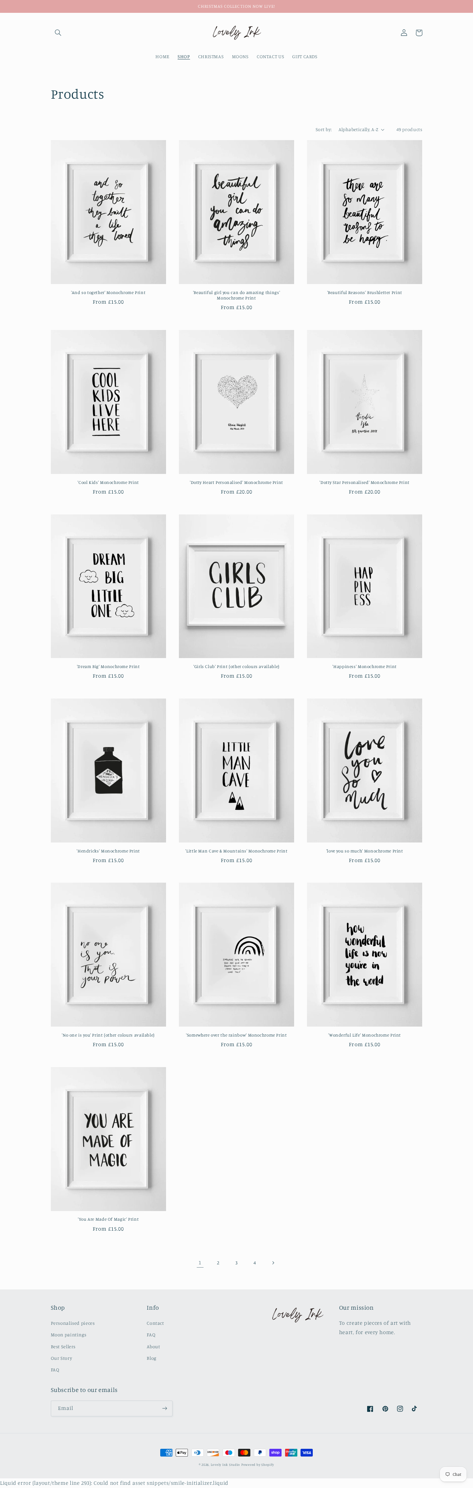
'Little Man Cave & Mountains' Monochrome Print (236, 850)
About (153, 1346)
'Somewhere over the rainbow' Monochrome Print (236, 1035)
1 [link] (200, 1262)
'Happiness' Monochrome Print (364, 666)
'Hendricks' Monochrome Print (108, 850)
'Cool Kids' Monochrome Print (108, 482)
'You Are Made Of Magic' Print (108, 1219)
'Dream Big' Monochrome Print (108, 666)
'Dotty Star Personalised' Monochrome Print (364, 482)
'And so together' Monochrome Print (108, 292)
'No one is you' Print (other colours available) (108, 1035)
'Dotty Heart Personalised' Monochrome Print (236, 482)
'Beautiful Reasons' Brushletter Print (364, 292)
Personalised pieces (73, 1323)
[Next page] (272, 1262)
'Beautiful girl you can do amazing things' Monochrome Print (236, 295)
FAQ (55, 1369)
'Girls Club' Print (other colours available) (236, 666)
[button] (58, 32)
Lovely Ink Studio (225, 1464)
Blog (151, 1358)
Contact (155, 1323)
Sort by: (324, 129)
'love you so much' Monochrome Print (364, 850)
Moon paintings (69, 1334)
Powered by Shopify (257, 1464)
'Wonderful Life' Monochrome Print (364, 1035)
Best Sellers (63, 1346)
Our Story (61, 1358)
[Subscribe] (164, 1408)
